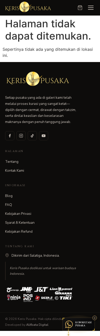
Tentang (11, 161)
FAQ (8, 204)
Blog (9, 195)
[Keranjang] (80, 8)
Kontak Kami (14, 170)
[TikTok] (32, 135)
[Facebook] (9, 135)
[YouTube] (43, 135)
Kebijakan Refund (19, 231)
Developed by (26, 324)
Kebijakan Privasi (18, 213)
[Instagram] (21, 135)
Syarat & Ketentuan (20, 222)
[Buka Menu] (91, 8)
